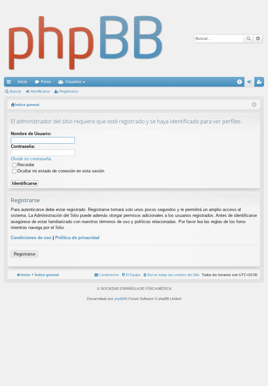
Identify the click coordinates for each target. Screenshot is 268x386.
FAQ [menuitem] (241, 83)
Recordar (25, 164)
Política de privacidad (77, 237)
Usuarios (73, 81)
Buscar (248, 39)
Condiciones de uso (31, 237)
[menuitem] (171, 275)
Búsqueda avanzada (257, 39)
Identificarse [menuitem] (250, 83)
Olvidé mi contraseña (31, 158)
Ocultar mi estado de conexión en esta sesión (60, 170)
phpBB (119, 299)
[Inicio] (86, 38)
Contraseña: (23, 146)
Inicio (22, 81)
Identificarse (40, 91)
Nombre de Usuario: (31, 133)
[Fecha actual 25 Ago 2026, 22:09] (254, 105)
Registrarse (68, 91)
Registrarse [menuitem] (260, 83)
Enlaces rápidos (10, 83)
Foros (46, 81)
